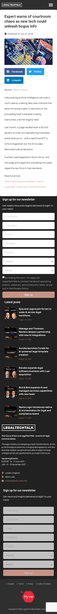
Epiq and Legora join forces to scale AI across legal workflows (35, 312)
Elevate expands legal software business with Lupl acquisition (34, 371)
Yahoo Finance (20, 89)
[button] (51, 5)
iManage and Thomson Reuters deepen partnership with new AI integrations (34, 332)
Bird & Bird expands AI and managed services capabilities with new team (35, 391)
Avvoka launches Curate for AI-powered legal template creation (34, 351)
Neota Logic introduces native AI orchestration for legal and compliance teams (35, 410)
